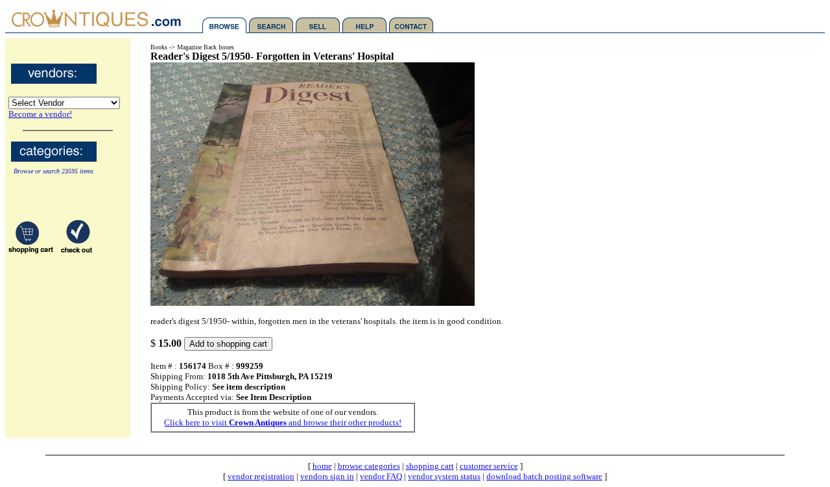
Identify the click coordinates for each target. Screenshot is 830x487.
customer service (489, 466)
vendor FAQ (381, 476)
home (322, 466)
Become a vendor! (40, 114)
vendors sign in (327, 476)
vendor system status (444, 476)
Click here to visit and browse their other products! (282, 422)
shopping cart (430, 466)
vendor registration (261, 476)
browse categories (369, 466)
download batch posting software (544, 476)
